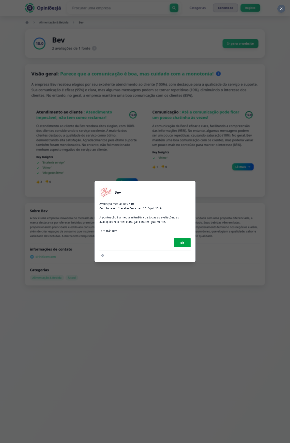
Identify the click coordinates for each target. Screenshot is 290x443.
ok (182, 243)
